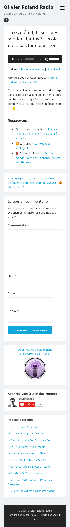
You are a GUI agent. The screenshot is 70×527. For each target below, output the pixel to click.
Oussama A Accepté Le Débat (27, 453)
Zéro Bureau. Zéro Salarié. (25, 426)
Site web (14, 311)
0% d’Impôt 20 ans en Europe (27, 473)
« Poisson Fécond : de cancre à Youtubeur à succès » (37, 133)
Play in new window (31, 69)
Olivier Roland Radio (28, 7)
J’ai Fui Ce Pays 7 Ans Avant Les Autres (32, 440)
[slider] (54, 58)
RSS (36, 82)
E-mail (13, 293)
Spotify (26, 82)
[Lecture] (13, 59)
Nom (12, 275)
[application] (35, 59)
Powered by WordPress (22, 514)
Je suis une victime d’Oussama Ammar (32, 490)
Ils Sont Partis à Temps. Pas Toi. (28, 460)
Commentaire (18, 225)
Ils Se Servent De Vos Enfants (27, 446)
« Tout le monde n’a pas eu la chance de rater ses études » (38, 158)
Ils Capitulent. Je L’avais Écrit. (27, 433)
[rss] (6, 20)
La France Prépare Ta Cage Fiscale (30, 466)
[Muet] (46, 59)
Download (53, 69)
